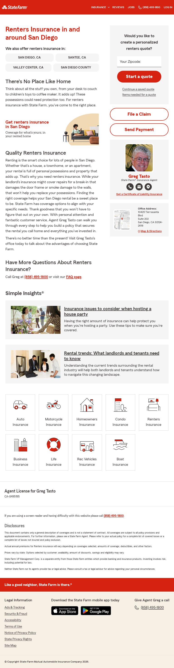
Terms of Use (13, 626)
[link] (14, 7)
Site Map (11, 645)
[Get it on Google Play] (96, 610)
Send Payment (139, 129)
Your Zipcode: (130, 61)
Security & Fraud (16, 613)
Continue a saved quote (138, 89)
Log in (168, 7)
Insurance (98, 7)
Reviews (118, 7)
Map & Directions (151, 231)
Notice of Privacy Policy (20, 632)
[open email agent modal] (139, 187)
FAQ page (73, 277)
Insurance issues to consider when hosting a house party (107, 312)
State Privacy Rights (18, 639)
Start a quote (139, 76)
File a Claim (139, 114)
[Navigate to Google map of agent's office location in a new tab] (148, 186)
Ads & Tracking (15, 607)
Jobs (131, 7)
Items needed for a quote (139, 94)
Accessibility (13, 620)
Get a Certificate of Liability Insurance (139, 194)
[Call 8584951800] (130, 186)
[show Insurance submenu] (108, 7)
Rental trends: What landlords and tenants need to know (111, 356)
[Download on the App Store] (64, 610)
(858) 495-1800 (151, 7)
